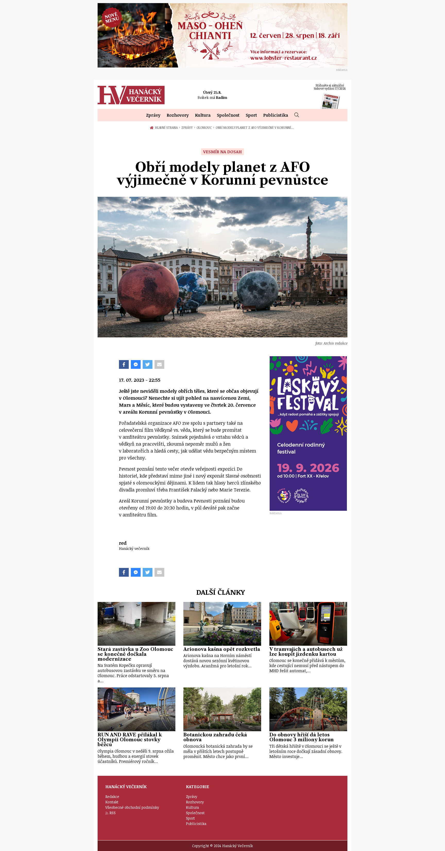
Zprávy (153, 115)
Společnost (228, 115)
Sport (251, 115)
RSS (112, 812)
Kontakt (111, 801)
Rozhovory (178, 115)
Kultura (203, 115)
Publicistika (275, 115)
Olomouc (205, 127)
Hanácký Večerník (131, 95)
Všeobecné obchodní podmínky (132, 807)
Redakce (112, 796)
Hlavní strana (167, 127)
